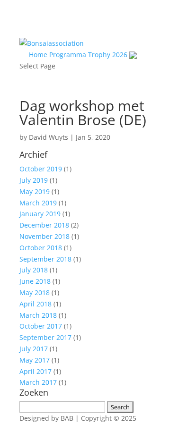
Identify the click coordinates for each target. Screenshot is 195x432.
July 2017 (33, 348)
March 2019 (38, 202)
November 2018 (44, 236)
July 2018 (33, 269)
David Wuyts (48, 137)
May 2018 (34, 292)
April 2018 (35, 303)
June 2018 (35, 281)
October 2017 (40, 326)
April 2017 (35, 371)
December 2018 (44, 224)
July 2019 (33, 180)
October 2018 (40, 247)
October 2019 (40, 168)
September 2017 (45, 337)
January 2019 (40, 213)
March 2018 (38, 315)
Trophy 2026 (107, 54)
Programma (67, 54)
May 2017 (34, 360)
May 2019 (34, 191)
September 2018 (45, 258)
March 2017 (38, 382)
